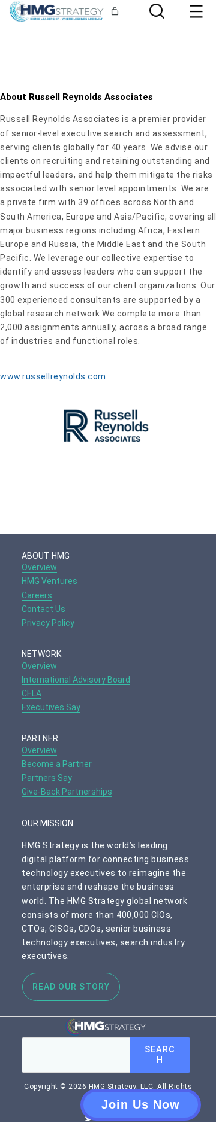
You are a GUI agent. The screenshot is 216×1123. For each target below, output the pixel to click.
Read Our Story (71, 986)
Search (160, 1055)
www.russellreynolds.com (53, 376)
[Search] (155, 11)
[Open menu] (196, 11)
